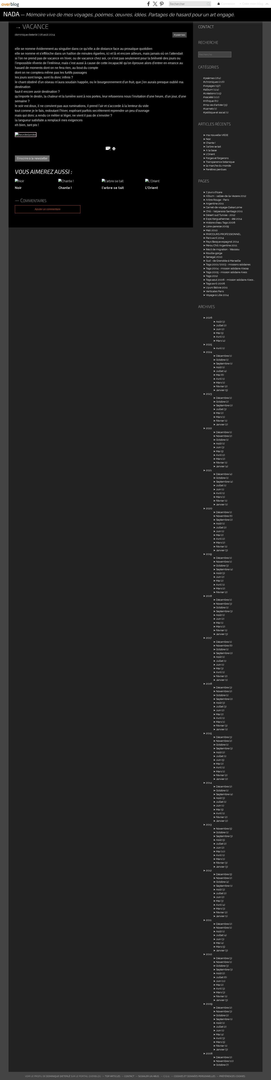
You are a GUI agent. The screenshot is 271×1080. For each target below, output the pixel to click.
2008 (209, 1053)
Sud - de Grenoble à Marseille (223, 260)
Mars (219, 340)
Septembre (222, 363)
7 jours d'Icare (214, 192)
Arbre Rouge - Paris (217, 199)
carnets (209, 108)
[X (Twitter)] (155, 4)
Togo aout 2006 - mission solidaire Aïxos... (230, 279)
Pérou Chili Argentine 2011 (221, 245)
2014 (209, 782)
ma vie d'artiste (214, 104)
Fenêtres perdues (216, 169)
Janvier (220, 390)
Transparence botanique (220, 161)
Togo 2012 (212, 276)
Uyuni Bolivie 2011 (217, 287)
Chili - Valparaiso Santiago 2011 (224, 211)
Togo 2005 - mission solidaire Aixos (226, 272)
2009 (209, 1003)
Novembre (222, 436)
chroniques (211, 81)
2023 (209, 393)
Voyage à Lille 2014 (217, 295)
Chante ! (210, 142)
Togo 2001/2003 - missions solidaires (228, 264)
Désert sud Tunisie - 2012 (220, 215)
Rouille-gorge (214, 253)
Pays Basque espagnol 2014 (222, 241)
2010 (209, 954)
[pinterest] (161, 4)
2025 (209, 344)
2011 (208, 920)
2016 (209, 683)
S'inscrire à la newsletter (32, 158)
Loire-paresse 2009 (217, 226)
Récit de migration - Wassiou (222, 249)
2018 (209, 595)
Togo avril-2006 (215, 283)
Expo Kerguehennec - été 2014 (224, 218)
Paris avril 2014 (215, 237)
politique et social (215, 112)
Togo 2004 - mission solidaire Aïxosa (227, 268)
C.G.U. (166, 1076)
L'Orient (210, 154)
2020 (209, 508)
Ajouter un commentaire (48, 209)
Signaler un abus (149, 1076)
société (209, 97)
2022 (209, 428)
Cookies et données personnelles (194, 1076)
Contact (206, 26)
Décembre (222, 355)
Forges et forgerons (217, 158)
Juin (218, 329)
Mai (218, 332)
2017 (209, 637)
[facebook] (148, 4)
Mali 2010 (212, 230)
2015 (209, 733)
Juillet (219, 325)
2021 (209, 470)
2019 (209, 554)
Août (219, 321)
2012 (209, 870)
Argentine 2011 (215, 203)
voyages (210, 85)
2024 (209, 352)
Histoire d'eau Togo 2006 (220, 222)
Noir (208, 139)
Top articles (112, 1076)
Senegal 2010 (214, 256)
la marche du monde (218, 165)
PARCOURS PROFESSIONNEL (223, 234)
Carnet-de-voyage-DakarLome (224, 207)
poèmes (180, 34)
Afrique (209, 100)
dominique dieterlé (58, 1076)
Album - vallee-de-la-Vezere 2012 (226, 196)
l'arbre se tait (213, 146)
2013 (209, 824)
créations (210, 93)
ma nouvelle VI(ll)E (217, 135)
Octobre (220, 359)
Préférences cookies (232, 1076)
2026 (209, 317)
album (209, 89)
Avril (219, 336)
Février (220, 386)
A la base (211, 150)
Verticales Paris (215, 291)
